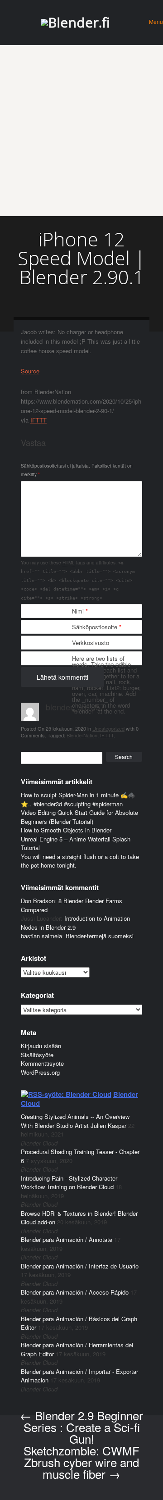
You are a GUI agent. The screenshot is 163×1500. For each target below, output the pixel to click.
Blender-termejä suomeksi (100, 936)
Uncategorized (108, 728)
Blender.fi (79, 22)
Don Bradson (38, 900)
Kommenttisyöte (42, 1063)
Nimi (80, 611)
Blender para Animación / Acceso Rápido (75, 1292)
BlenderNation (82, 735)
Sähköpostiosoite (96, 627)
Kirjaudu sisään (41, 1045)
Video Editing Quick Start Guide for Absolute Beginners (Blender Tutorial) (79, 817)
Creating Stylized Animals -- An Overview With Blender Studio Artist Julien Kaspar (75, 1121)
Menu (156, 21)
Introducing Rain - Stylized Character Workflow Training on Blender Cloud (69, 1182)
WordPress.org (40, 1072)
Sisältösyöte (37, 1054)
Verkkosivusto (90, 642)
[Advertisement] (81, 131)
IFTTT (38, 420)
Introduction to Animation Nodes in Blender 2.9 (75, 923)
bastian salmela (41, 936)
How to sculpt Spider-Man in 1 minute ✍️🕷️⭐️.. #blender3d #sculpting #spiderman (78, 799)
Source (30, 371)
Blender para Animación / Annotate (66, 1239)
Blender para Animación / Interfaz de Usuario (80, 1266)
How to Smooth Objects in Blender (66, 830)
